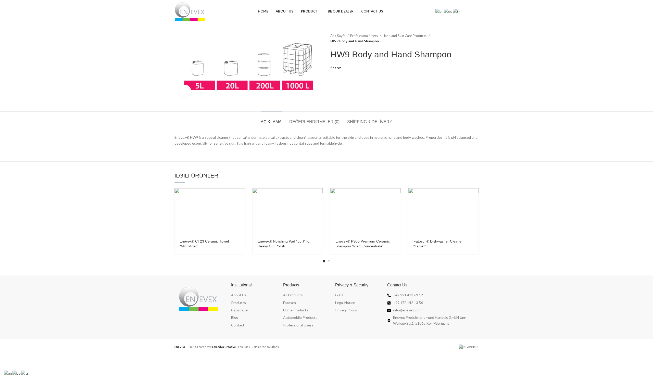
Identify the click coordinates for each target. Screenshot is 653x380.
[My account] (467, 11)
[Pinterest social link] (357, 68)
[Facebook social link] (345, 68)
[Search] (476, 11)
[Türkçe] (457, 11)
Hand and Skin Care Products (405, 36)
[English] (439, 11)
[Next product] (476, 38)
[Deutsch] (448, 11)
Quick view (241, 196)
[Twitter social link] (351, 68)
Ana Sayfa (338, 36)
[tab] (271, 119)
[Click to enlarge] (184, 91)
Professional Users (364, 36)
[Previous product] (465, 38)
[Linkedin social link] (363, 68)
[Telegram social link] (369, 68)
